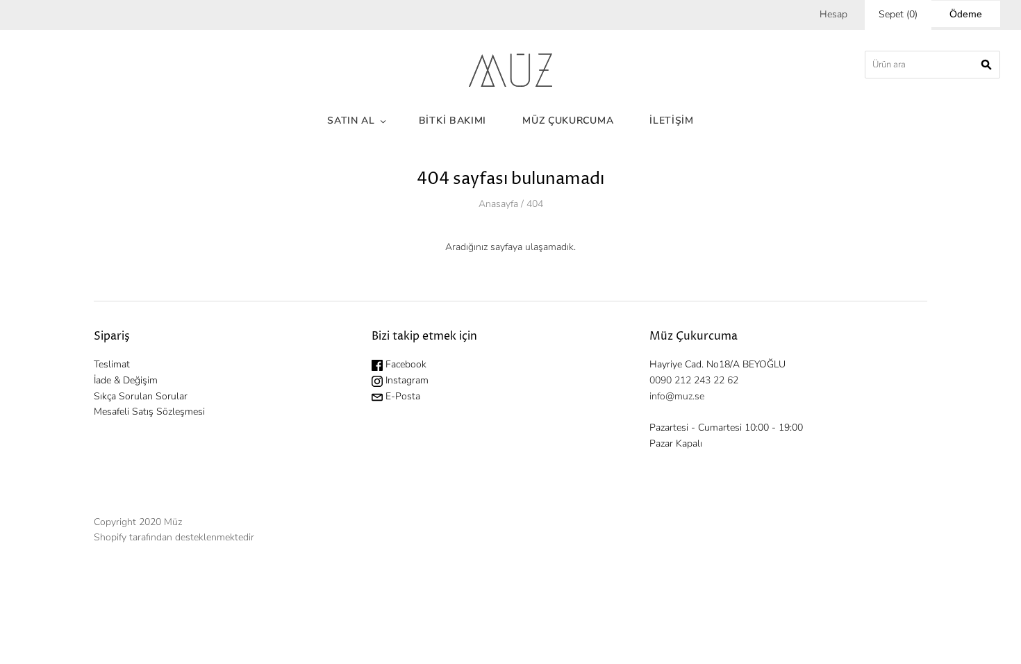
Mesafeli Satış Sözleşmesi (149, 411)
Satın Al (351, 120)
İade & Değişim (126, 380)
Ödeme (965, 13)
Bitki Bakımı (452, 120)
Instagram (406, 380)
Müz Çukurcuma (567, 120)
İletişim (671, 120)
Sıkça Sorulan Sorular (141, 396)
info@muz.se (676, 396)
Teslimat (112, 364)
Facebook (404, 364)
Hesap (833, 14)
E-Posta (401, 396)
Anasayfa (498, 203)
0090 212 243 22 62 (693, 380)
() (898, 14)
